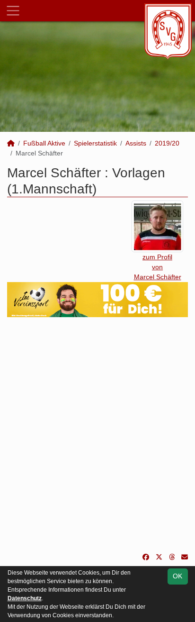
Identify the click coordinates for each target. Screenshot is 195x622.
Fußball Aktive (44, 143)
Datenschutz (25, 598)
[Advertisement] (97, 434)
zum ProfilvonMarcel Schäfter (157, 267)
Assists (135, 143)
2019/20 (167, 143)
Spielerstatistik (95, 143)
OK (177, 576)
